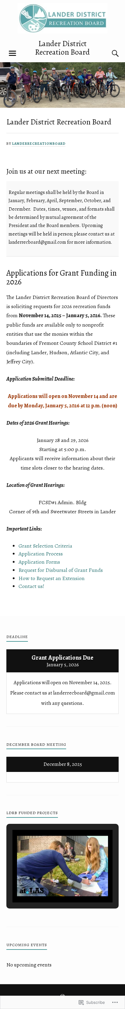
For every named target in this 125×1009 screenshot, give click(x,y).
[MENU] (12, 53)
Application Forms (39, 562)
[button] (48, 885)
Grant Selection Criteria (45, 545)
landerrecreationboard (39, 143)
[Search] (109, 53)
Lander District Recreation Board (62, 47)
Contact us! (31, 586)
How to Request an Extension (52, 578)
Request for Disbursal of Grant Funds (61, 570)
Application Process (41, 553)
